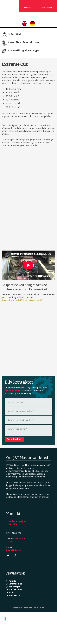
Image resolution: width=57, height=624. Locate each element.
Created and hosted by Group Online (28, 608)
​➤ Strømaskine (14, 583)
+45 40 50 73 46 (12, 390)
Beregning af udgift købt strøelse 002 (22, 300)
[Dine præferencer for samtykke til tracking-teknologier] (5, 619)
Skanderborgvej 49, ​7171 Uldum (16, 523)
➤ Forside (11, 581)
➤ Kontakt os (13, 595)
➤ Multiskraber (14, 589)
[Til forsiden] (28, 16)
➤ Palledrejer (13, 586)
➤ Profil (10, 592)
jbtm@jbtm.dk (13, 550)
